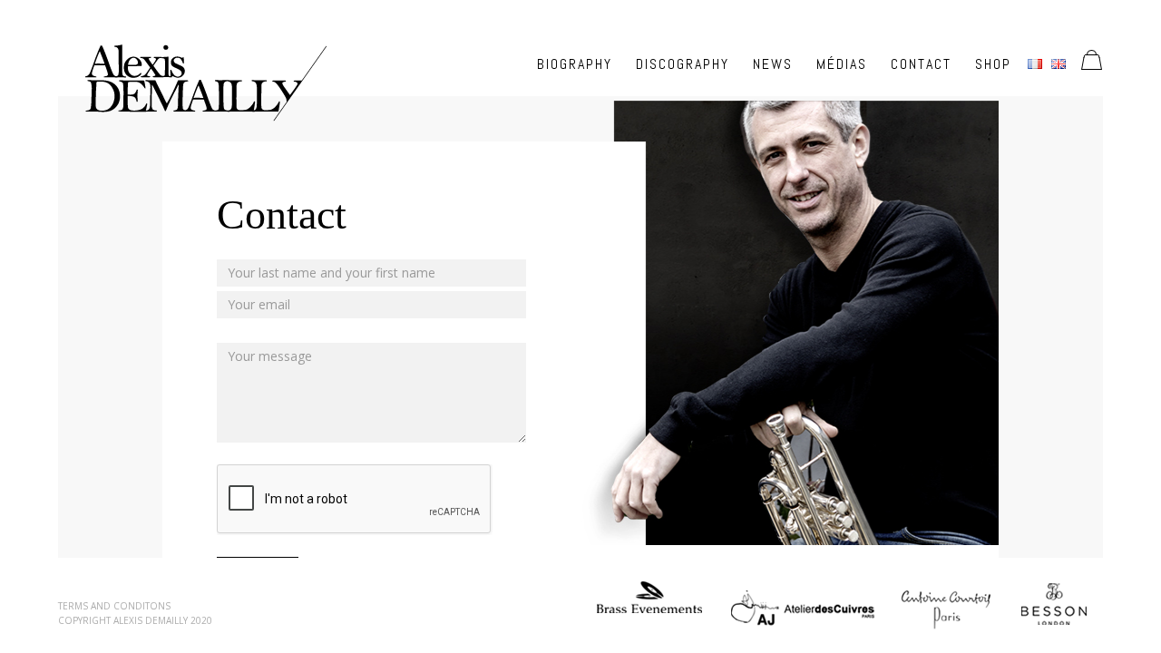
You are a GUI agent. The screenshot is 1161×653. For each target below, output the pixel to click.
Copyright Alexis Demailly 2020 (135, 620)
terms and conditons (114, 605)
